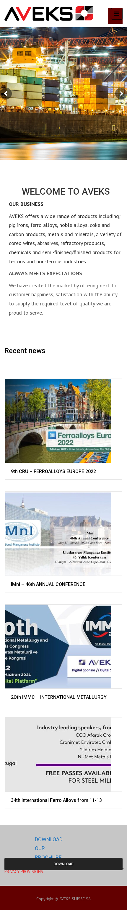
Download (64, 864)
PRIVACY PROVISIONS (23, 871)
